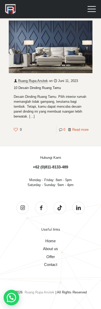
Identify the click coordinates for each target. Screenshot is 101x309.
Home (50, 241)
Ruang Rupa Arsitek (33, 81)
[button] (11, 297)
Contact (50, 264)
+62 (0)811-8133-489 (50, 167)
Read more (80, 130)
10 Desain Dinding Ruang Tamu (37, 88)
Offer (50, 257)
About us (50, 248)
